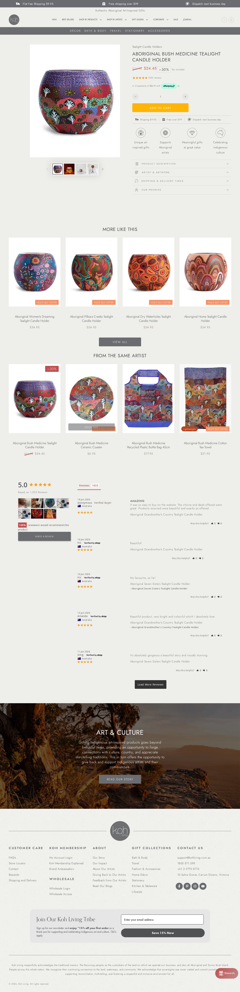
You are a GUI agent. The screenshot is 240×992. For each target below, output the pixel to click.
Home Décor (140, 875)
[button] (213, 523)
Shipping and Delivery (23, 880)
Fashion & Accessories (146, 869)
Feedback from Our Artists (109, 880)
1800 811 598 (186, 863)
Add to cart (160, 108)
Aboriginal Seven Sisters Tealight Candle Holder (160, 584)
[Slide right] (102, 169)
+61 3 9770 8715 (188, 869)
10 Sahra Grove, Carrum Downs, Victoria (203, 875)
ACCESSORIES (159, 31)
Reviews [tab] (84, 485)
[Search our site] (224, 19)
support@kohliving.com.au (194, 858)
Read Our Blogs (102, 886)
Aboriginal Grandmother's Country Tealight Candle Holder (166, 514)
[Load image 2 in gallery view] (69, 169)
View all (120, 342)
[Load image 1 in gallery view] (57, 169)
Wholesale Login (59, 888)
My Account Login (61, 858)
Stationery (138, 880)
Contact (13, 869)
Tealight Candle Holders (147, 47)
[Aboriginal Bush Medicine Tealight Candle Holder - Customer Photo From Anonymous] (63, 503)
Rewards (14, 875)
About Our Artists (104, 869)
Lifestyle (137, 892)
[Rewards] (226, 973)
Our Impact (100, 863)
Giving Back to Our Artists (109, 875)
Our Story (99, 858)
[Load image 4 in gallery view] (92, 169)
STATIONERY (135, 31)
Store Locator (17, 863)
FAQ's (12, 858)
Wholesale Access (60, 894)
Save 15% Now (163, 933)
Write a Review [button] (44, 536)
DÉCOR (75, 31)
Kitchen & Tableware (144, 886)
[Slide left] (47, 169)
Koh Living (23, 983)
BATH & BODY (95, 31)
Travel (135, 863)
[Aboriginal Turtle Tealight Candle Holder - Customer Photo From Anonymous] (50, 503)
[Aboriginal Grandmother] (37, 514)
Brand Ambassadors (61, 869)
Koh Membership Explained (66, 863)
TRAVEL (116, 31)
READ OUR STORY (120, 779)
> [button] (151, 684)
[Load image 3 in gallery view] (81, 169)
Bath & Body (140, 858)
